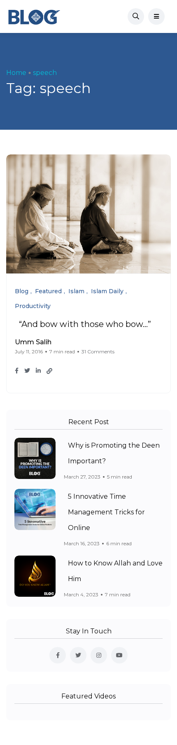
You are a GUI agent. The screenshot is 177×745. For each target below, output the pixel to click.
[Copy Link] (49, 371)
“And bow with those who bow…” (85, 324)
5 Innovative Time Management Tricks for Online (106, 512)
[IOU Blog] (34, 16)
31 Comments (98, 351)
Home (16, 73)
